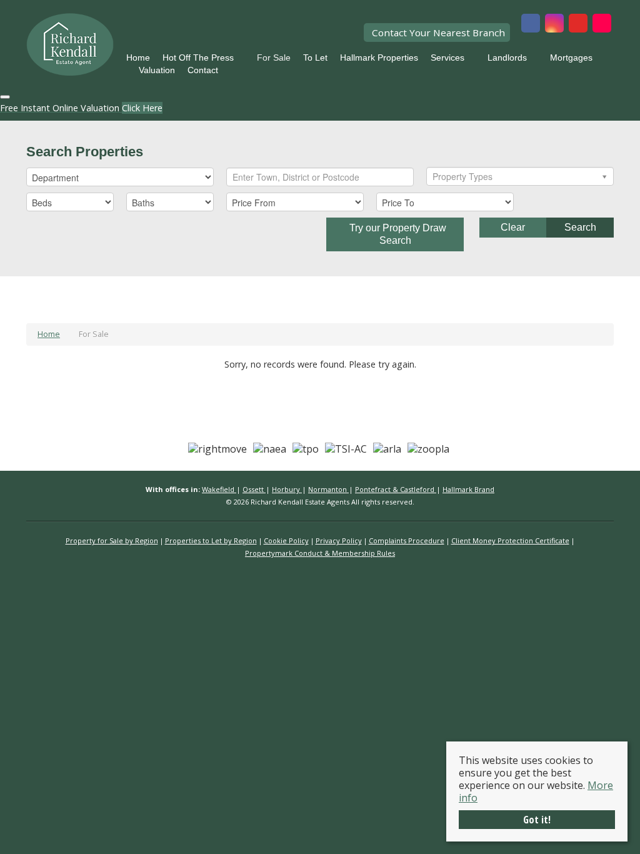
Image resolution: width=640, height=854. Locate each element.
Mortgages (571, 58)
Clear (513, 227)
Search (580, 227)
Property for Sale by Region (112, 540)
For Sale (274, 58)
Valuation (157, 70)
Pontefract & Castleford (395, 489)
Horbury (287, 489)
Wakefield (219, 489)
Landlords (507, 58)
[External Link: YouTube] (578, 24)
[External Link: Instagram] (554, 24)
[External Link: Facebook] (530, 24)
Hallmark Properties (379, 58)
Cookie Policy (286, 540)
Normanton (328, 489)
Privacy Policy (339, 540)
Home (138, 58)
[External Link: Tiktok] (602, 24)
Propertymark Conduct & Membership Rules (320, 553)
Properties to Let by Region (211, 540)
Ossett (254, 489)
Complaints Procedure (406, 540)
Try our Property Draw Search (395, 234)
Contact (203, 70)
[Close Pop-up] (5, 97)
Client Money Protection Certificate (510, 540)
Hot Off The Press (198, 58)
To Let (315, 58)
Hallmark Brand (468, 489)
